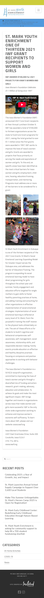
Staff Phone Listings (22, 578)
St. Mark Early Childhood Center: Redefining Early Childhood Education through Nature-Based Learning (21, 514)
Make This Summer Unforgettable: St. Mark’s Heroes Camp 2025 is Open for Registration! (22, 500)
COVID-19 (8, 556)
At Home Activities (12, 550)
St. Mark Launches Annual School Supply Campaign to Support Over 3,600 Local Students (21, 487)
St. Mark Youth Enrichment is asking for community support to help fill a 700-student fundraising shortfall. (21, 530)
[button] (38, 10)
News (6, 562)
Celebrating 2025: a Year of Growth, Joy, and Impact (18, 476)
